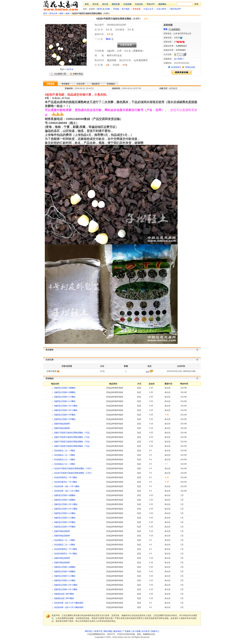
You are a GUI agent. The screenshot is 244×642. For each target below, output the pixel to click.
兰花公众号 (148, 9)
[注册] (107, 9)
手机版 (116, 9)
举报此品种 (190, 67)
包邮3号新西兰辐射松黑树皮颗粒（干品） (72, 441)
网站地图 (108, 631)
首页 (87, 4)
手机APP (151, 4)
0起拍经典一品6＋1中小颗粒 (67, 486)
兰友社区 (139, 4)
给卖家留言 (176, 67)
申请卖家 (137, 9)
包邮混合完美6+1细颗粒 (65, 388)
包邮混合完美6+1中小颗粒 (66, 406)
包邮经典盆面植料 (62, 424)
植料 (61, 13)
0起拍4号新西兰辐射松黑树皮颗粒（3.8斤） (73, 468)
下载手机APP (175, 9)
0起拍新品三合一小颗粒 (64, 459)
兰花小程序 (161, 9)
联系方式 (98, 631)
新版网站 (162, 4)
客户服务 (126, 9)
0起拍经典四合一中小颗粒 (65, 477)
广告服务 (127, 631)
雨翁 (165, 29)
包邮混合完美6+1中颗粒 (65, 415)
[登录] (99, 9)
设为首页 (146, 631)
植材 (68, 13)
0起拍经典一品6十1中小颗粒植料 (68, 603)
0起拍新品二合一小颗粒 (64, 450)
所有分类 (53, 13)
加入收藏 (136, 631)
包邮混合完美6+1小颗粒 (65, 397)
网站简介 (89, 631)
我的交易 (116, 4)
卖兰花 (105, 4)
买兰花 (95, 4)
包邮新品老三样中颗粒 (64, 594)
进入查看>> (179, 59)
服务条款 (117, 631)
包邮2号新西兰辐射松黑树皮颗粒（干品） (72, 432)
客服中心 (155, 631)
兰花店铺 (127, 4)
